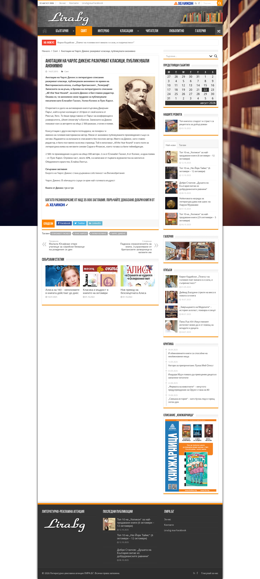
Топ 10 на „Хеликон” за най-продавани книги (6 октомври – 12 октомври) (197, 155)
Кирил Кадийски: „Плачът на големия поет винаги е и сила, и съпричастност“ (95, 42)
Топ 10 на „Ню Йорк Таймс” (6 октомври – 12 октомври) (135, 537)
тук (66, 188)
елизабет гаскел (61, 233)
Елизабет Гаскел (71, 100)
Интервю (103, 31)
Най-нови (171, 145)
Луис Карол (106, 100)
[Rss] (196, 3)
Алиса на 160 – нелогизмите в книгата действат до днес (62, 291)
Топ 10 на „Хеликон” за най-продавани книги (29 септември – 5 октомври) (197, 217)
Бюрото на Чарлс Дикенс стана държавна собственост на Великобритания (85, 173)
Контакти (74, 3)
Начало (44, 30)
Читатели (152, 31)
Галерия (200, 31)
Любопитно (176, 31)
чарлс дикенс (118, 233)
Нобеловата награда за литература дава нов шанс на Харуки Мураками (194, 201)
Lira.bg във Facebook (92, 3)
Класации (126, 31)
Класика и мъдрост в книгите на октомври (95, 291)
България (62, 31)
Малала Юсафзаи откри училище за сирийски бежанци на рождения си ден (67, 245)
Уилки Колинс (89, 100)
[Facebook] (199, 3)
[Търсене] (220, 3)
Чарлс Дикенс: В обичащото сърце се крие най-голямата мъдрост (80, 180)
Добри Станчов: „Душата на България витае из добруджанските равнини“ (194, 185)
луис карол (80, 233)
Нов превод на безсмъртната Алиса (133, 291)
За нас (62, 3)
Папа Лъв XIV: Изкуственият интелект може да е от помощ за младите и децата (196, 324)
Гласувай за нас (209, 573)
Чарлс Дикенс (68, 77)
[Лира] (69, 15)
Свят (84, 31)
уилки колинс (98, 233)
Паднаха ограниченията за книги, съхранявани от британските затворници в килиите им (136, 247)
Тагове (182, 145)
